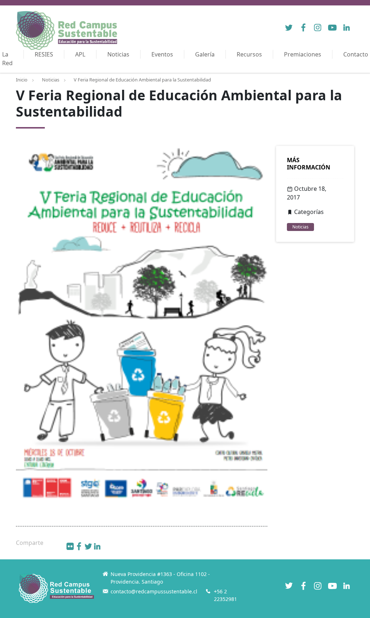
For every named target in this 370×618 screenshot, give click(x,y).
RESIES (44, 54)
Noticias (118, 54)
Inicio (21, 79)
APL (80, 54)
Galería (205, 54)
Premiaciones (302, 54)
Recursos (249, 54)
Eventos (162, 54)
